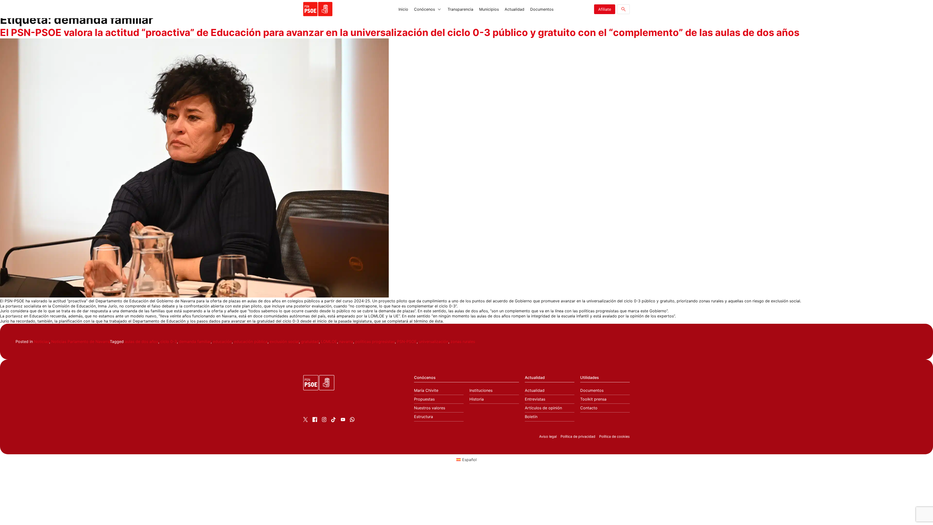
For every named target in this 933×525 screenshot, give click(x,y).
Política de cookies (614, 436)
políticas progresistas (375, 341)
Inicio (403, 9)
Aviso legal (548, 436)
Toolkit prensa (593, 399)
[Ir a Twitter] (305, 420)
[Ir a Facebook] (314, 420)
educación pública (251, 341)
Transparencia (460, 9)
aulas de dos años (141, 341)
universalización (433, 341)
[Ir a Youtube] (343, 420)
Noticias (41, 341)
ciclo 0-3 (168, 341)
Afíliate (604, 9)
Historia (476, 399)
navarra (346, 341)
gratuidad (310, 341)
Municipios (489, 9)
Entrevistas (535, 399)
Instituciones (480, 390)
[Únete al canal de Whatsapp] (352, 420)
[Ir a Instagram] (324, 420)
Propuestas (424, 399)
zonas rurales (462, 341)
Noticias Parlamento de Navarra (80, 341)
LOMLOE (329, 341)
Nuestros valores (429, 408)
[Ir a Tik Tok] (333, 420)
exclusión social (284, 341)
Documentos (541, 9)
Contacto (588, 408)
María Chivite (426, 390)
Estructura (423, 416)
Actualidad (514, 9)
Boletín (531, 416)
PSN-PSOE (407, 341)
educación (222, 341)
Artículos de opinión (543, 408)
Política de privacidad (578, 436)
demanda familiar (195, 341)
